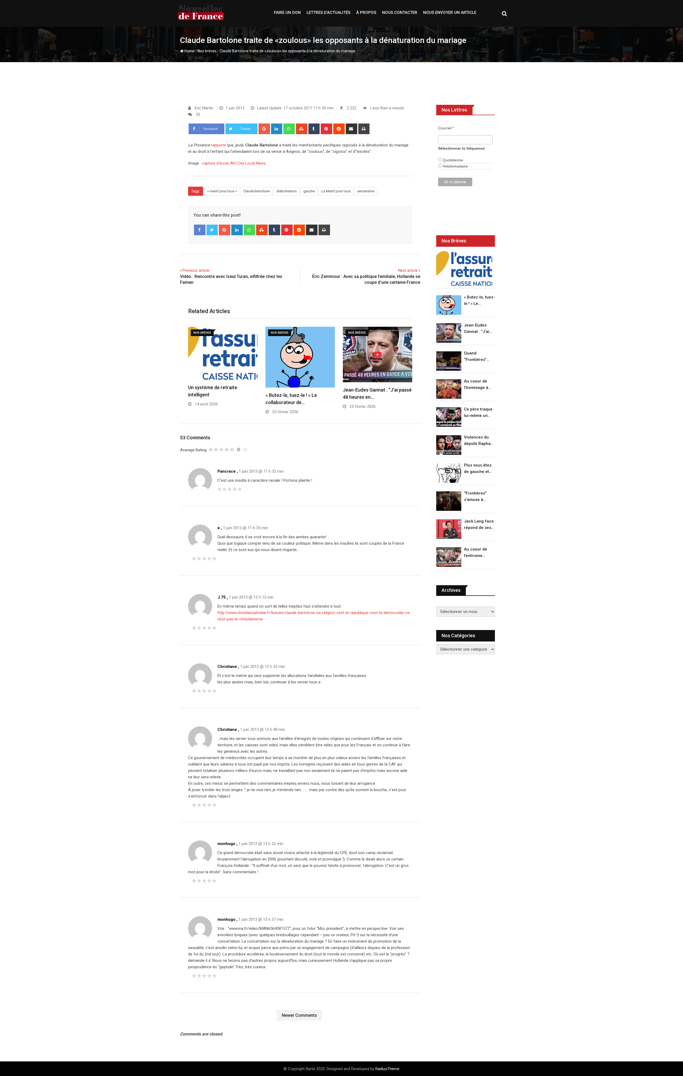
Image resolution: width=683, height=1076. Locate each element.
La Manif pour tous (336, 191)
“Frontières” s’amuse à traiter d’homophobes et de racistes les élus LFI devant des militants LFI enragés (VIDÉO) (478, 497)
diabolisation (286, 191)
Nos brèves (207, 51)
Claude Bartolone (256, 191)
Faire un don (287, 12)
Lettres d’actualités (328, 12)
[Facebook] (199, 230)
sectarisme (365, 191)
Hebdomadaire (455, 166)
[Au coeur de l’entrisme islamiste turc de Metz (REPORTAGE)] (448, 557)
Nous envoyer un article (449, 12)
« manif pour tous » (222, 191)
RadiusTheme (387, 1068)
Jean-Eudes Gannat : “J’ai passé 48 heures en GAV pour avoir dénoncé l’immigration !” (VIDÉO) (478, 329)
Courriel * (446, 128)
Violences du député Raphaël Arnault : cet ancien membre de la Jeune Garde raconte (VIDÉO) (479, 441)
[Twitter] (212, 230)
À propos (366, 12)
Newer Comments (299, 1015)
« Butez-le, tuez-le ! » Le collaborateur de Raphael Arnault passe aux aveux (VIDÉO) (479, 301)
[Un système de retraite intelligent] (464, 268)
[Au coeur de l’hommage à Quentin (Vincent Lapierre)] (448, 389)
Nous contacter (399, 12)
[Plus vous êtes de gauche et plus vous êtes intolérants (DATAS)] (448, 473)
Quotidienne (452, 160)
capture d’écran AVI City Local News (234, 163)
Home (189, 51)
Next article (408, 270)
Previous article (195, 270)
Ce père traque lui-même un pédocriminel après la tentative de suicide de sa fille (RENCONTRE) (478, 413)
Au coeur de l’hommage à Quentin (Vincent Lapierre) (476, 385)
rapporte (218, 145)
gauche (309, 191)
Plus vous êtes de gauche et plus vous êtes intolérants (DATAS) (477, 469)
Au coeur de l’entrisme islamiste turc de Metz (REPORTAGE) (477, 553)
